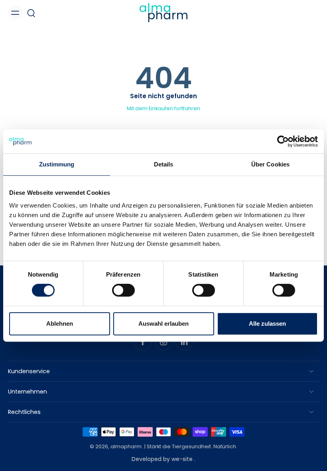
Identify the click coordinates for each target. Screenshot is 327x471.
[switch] (123, 290)
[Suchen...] (31, 13)
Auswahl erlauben (163, 323)
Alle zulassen (267, 323)
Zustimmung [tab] (57, 164)
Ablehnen (59, 323)
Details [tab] (163, 164)
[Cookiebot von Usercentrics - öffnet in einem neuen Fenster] (283, 141)
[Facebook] (143, 341)
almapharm (126, 446)
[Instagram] (163, 341)
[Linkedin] (184, 341)
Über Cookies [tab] (270, 164)
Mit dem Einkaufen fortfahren (163, 108)
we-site (182, 459)
